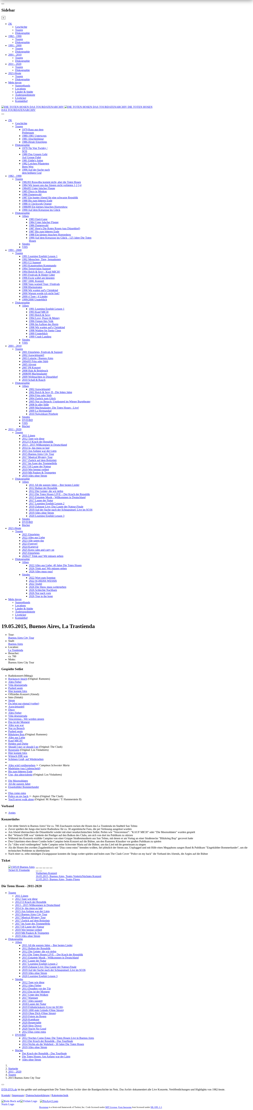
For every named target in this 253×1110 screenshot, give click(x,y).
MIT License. (111, 1107)
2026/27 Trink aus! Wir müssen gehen (42, 556)
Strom (11, 700)
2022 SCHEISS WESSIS (43, 580)
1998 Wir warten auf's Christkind (40, 290)
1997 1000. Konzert (33, 281)
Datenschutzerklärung (38, 1095)
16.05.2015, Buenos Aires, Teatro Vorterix (59, 875)
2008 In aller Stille (39, 404)
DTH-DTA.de (9, 1089)
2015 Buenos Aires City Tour (38, 454)
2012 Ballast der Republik (43, 488)
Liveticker (20, 97)
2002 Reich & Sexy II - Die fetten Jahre (50, 392)
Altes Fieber (15, 681)
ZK (10, 23)
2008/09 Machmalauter (34, 373)
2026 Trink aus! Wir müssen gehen (48, 568)
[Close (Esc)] (37, 867)
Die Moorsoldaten (18, 780)
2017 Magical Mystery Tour (37, 457)
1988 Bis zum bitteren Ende (37, 200)
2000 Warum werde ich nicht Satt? (41, 293)
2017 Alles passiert (32, 1000)
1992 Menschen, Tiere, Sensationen (41, 259)
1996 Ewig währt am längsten (38, 277)
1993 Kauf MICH (39, 311)
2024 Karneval (30, 546)
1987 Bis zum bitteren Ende (44, 231)
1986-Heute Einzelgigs (34, 141)
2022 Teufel (35, 583)
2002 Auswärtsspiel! (33, 355)
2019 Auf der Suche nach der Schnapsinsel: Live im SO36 (60, 509)
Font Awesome (125, 1107)
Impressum (18, 1095)
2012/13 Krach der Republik (37, 441)
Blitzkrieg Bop (16, 734)
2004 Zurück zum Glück (42, 398)
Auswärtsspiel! (16, 706)
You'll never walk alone (21, 799)
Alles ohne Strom (31, 1059)
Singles (26, 243)
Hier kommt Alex (17, 691)
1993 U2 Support (31, 262)
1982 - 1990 (15, 36)
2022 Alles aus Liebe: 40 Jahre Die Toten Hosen (55, 565)
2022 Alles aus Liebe (33, 537)
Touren (19, 30)
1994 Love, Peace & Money (44, 318)
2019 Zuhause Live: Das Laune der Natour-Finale (56, 506)
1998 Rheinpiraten (32, 287)
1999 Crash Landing (40, 336)
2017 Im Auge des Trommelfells (39, 463)
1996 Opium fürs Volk (41, 321)
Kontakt (5, 1095)
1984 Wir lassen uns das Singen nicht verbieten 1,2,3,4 (51, 185)
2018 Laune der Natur (34, 1004)
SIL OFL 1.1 (156, 1107)
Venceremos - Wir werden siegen (26, 719)
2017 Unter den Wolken (35, 994)
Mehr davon (15, 82)
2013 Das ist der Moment (36, 991)
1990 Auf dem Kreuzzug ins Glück (41, 209)
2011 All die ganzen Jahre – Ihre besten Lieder (54, 484)
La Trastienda (15, 650)
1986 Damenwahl (31, 194)
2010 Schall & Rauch (33, 379)
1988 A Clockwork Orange (37, 203)
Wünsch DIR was (18, 756)
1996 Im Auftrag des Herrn (43, 324)
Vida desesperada (17, 685)
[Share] (40, 867)
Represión (13, 749)
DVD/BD (27, 420)
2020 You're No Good (34, 1028)
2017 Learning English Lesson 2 (46, 503)
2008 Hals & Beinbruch (35, 370)
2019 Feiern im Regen (34, 1016)
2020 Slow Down (31, 1025)
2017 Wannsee (30, 997)
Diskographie (22, 33)
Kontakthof (21, 101)
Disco (11, 709)
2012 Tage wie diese (33, 438)
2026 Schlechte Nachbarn (43, 590)
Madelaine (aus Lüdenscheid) (24, 768)
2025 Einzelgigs (31, 552)
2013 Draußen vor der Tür (36, 988)
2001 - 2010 (15, 54)
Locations (20, 88)
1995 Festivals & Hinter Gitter (38, 274)
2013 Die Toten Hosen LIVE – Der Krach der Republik (59, 494)
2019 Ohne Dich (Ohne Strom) (39, 1013)
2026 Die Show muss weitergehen (47, 586)
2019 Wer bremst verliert (35, 469)
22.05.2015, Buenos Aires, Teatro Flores (68, 878)
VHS (25, 247)
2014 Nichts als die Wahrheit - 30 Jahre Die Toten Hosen (53, 1044)
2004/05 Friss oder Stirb (35, 361)
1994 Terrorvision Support (36, 268)
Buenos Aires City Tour (21, 637)
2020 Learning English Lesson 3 (46, 515)
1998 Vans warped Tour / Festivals (41, 284)
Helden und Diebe (18, 743)
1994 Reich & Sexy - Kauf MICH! (41, 271)
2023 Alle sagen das (33, 540)
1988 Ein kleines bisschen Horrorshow (50, 234)
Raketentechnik (59, 1095)
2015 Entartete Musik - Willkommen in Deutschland (57, 497)
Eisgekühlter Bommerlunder (23, 786)
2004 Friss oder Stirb (40, 395)
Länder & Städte (24, 91)
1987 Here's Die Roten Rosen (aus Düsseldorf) (54, 228)
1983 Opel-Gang (38, 219)
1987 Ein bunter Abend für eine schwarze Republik (50, 197)
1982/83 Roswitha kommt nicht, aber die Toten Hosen (51, 182)
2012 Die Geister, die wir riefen (46, 491)
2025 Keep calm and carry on (38, 549)
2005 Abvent (29, 364)
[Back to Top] (2, 1084)
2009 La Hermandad (40, 410)
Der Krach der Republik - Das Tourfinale (44, 1053)
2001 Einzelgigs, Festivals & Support (42, 352)
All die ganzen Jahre (19, 783)
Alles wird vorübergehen (21, 765)
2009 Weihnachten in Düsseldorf (40, 376)
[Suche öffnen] (126, 115)
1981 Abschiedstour (33, 138)
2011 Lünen (28, 435)
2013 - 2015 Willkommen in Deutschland (44, 444)
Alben (25, 216)
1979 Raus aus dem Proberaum (32, 131)
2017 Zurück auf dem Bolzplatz (39, 460)
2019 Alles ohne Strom (34, 475)
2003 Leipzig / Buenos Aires (37, 358)
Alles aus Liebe (16, 737)
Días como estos (17, 793)
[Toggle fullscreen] (47, 867)
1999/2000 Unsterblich (34, 299)
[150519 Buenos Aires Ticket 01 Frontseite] (22, 870)
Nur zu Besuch (16, 728)
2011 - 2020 (14, 63)
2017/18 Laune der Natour (36, 466)
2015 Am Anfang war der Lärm (39, 450)
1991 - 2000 (15, 45)
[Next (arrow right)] (40, 871)
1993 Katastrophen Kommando (39, 265)
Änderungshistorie (25, 94)
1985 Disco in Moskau (34, 191)
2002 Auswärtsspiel (39, 389)
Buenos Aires (15, 643)
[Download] (44, 867)
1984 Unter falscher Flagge (44, 222)
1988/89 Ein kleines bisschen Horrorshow (45, 206)
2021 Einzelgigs (31, 534)
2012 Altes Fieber (31, 985)
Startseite (13, 1068)
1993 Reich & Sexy (39, 315)
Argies (11, 812)
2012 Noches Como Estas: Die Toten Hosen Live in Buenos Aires (58, 1038)
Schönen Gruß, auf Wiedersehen (26, 759)
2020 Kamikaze (30, 1019)
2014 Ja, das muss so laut (35, 447)
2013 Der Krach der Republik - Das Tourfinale (47, 1041)
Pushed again (15, 688)
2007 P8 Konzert (31, 367)
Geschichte (21, 26)
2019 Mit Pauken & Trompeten (39, 472)
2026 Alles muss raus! (41, 571)
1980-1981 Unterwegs (34, 135)
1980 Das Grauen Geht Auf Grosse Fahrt (34, 156)
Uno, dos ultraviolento (20, 774)
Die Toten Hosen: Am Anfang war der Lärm (46, 1056)
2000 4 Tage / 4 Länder (35, 296)
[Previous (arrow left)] (37, 871)
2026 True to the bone (41, 596)
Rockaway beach (17, 678)
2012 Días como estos (34, 1031)
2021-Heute (14, 73)
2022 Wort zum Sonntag (42, 577)
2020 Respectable (31, 1022)
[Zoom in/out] (51, 867)
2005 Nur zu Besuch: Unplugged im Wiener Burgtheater (59, 401)
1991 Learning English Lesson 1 (39, 256)
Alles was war (16, 725)
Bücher (26, 426)
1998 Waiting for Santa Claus (45, 330)
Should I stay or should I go (23, 746)
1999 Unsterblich (38, 333)
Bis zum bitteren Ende (20, 771)
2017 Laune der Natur (41, 500)
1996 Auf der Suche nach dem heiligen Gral (36, 171)
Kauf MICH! (15, 740)
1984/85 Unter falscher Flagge (38, 188)
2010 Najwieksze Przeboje (43, 413)
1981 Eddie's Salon (32, 160)
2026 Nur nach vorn (40, 593)
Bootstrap (43, 1107)
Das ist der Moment (19, 722)
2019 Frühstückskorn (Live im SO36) (42, 1007)
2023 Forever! (30, 543)
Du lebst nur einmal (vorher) (23, 703)
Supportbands (22, 85)
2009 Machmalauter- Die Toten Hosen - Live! (54, 407)
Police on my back (18, 796)
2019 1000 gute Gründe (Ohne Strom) (43, 1010)
